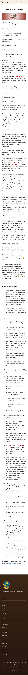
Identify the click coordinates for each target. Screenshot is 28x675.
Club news (4, 613)
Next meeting (19, 2)
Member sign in (5, 654)
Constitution (4, 608)
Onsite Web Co (14, 670)
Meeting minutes (5, 610)
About (3, 602)
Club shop (4, 649)
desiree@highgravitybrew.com (12, 563)
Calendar (4, 621)
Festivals (4, 627)
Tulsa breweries (5, 629)
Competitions (5, 624)
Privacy (14, 664)
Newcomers (4, 635)
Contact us (4, 643)
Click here (6, 23)
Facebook (4, 646)
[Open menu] (25, 2)
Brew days (4, 632)
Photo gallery (5, 651)
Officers (3, 605)
